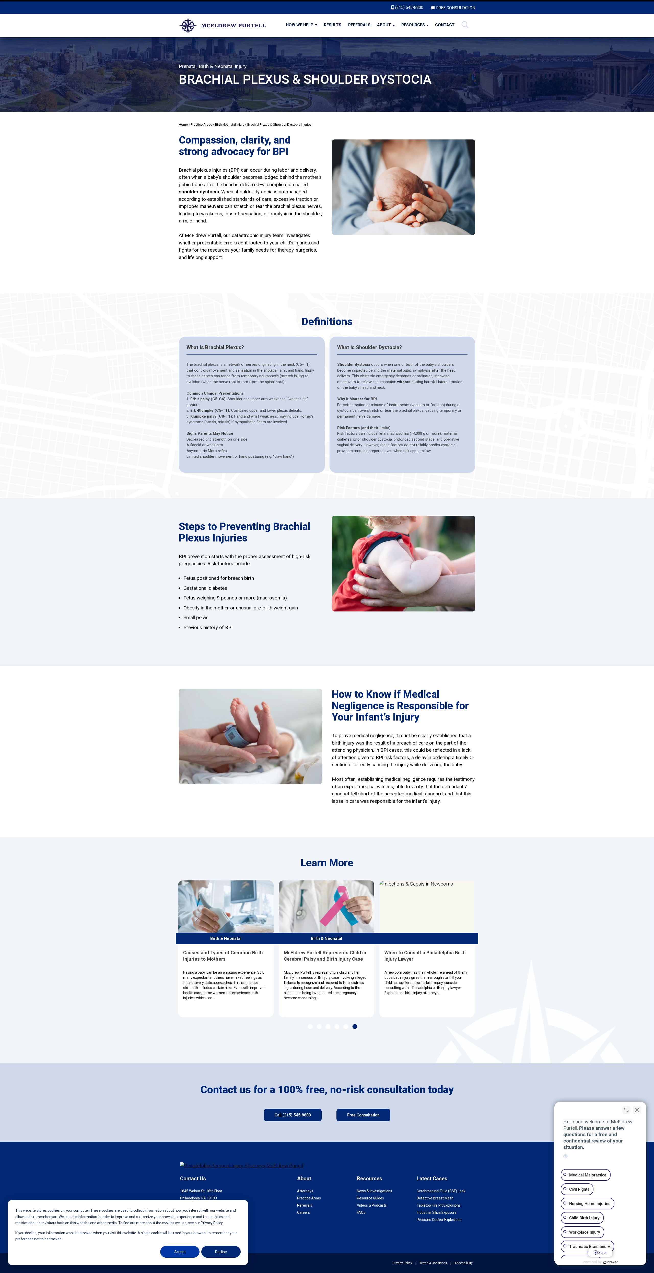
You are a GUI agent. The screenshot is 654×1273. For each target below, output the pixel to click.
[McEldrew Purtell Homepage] (225, 26)
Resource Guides (370, 1198)
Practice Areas (201, 124)
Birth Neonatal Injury (229, 124)
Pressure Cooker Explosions (439, 1220)
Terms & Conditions (433, 1263)
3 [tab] (327, 1026)
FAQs (361, 1212)
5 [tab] (345, 1026)
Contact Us (193, 1178)
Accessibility (463, 1263)
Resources (413, 24)
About (384, 24)
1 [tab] (309, 1026)
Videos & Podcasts (372, 1205)
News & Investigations (374, 1191)
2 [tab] (318, 1026)
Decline (221, 1252)
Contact (445, 24)
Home (183, 124)
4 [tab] (336, 1026)
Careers (303, 1212)
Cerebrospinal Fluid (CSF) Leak (441, 1191)
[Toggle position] (626, 1110)
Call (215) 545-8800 (293, 1115)
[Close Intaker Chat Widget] (637, 1110)
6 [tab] (354, 1026)
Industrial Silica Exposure (437, 1212)
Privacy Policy (402, 1263)
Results (332, 24)
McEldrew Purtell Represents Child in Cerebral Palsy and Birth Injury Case (226, 956)
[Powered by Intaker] (610, 1262)
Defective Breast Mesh (435, 1198)
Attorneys (305, 1191)
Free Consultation (363, 1115)
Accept (180, 1252)
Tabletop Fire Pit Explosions (439, 1205)
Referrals (359, 24)
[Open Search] (465, 25)
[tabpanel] (227, 949)
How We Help (299, 24)
